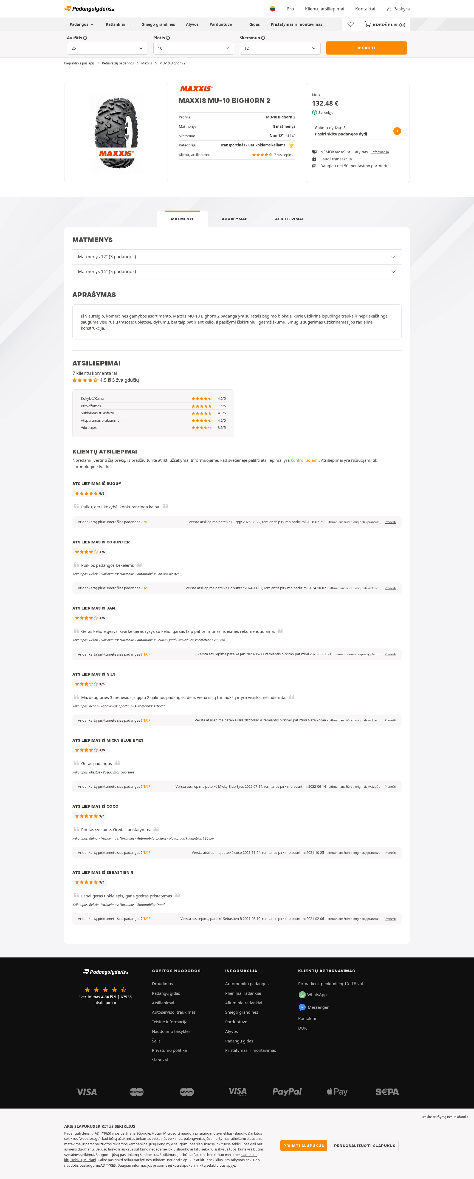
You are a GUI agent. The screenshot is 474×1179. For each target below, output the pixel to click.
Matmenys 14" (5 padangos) (107, 271)
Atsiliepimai (289, 219)
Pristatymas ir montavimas (296, 24)
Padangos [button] (79, 24)
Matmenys (183, 219)
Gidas (254, 24)
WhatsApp (317, 994)
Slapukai (160, 1059)
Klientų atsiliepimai (324, 9)
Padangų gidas (166, 993)
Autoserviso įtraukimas (174, 1012)
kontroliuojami (305, 460)
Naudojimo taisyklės (171, 1031)
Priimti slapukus (303, 1145)
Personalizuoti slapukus (365, 1145)
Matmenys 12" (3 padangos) (107, 257)
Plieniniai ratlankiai (243, 993)
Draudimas (162, 983)
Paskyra (401, 9)
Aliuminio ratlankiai (243, 1002)
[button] (354, 522)
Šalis (156, 1041)
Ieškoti (367, 48)
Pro (290, 9)
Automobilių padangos (247, 983)
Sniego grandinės (158, 24)
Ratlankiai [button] (116, 24)
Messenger (318, 1007)
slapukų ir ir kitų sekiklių (199, 1165)
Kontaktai (365, 9)
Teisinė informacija (169, 1021)
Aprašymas (234, 219)
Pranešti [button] (390, 522)
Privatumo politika (169, 1050)
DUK (302, 1028)
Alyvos (192, 24)
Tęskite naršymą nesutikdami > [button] (445, 1117)
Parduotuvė (221, 24)
